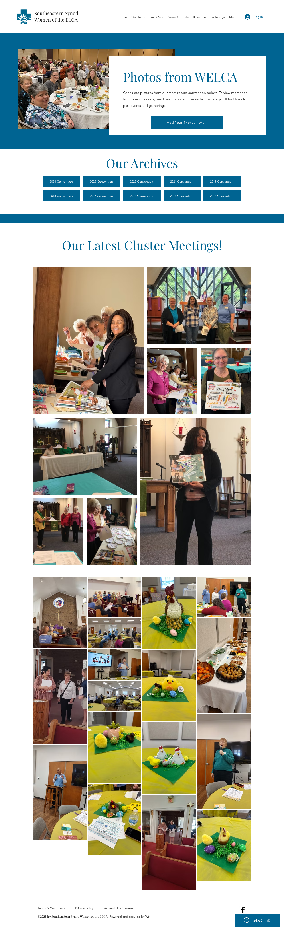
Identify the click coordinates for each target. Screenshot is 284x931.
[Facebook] (243, 910)
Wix (147, 917)
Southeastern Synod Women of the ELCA (56, 16)
